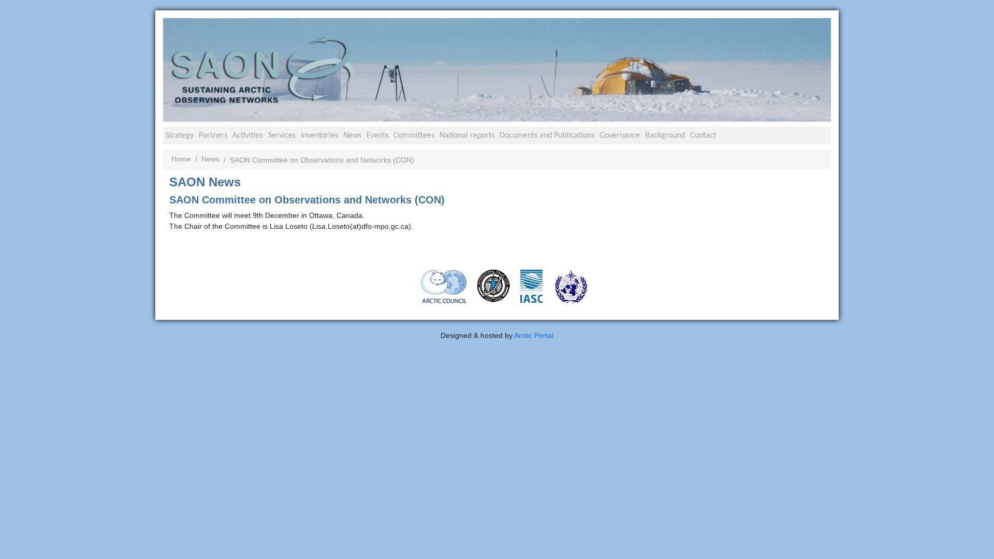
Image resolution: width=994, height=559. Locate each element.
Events (377, 135)
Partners (213, 135)
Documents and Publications (547, 135)
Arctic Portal (533, 335)
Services (282, 135)
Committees (413, 135)
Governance (620, 135)
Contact (703, 135)
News (352, 135)
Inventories (319, 135)
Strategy (180, 135)
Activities (247, 135)
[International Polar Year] (493, 286)
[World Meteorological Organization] (571, 286)
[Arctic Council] (444, 286)
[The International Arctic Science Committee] (531, 286)
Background (665, 135)
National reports (467, 135)
